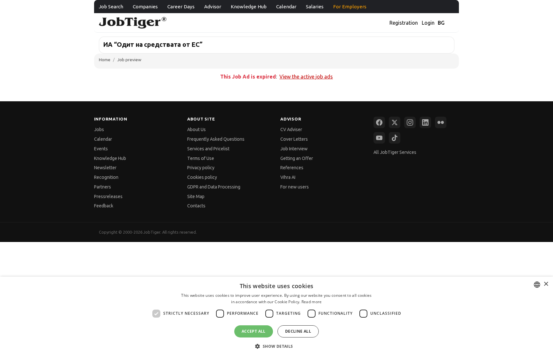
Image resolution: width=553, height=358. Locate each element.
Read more (311, 301)
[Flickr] (440, 122)
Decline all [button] (298, 331)
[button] (276, 346)
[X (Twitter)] (394, 122)
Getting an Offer (296, 158)
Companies (145, 6)
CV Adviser (291, 129)
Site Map (195, 196)
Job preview (129, 59)
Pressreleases (108, 196)
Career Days (181, 6)
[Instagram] (410, 122)
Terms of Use (200, 158)
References (291, 167)
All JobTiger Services (394, 152)
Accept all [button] (254, 331)
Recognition (106, 177)
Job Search (111, 6)
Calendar (286, 6)
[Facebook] (379, 122)
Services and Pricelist (208, 148)
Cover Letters (294, 139)
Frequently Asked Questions (215, 139)
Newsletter (105, 167)
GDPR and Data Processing (213, 186)
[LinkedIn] (425, 122)
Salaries (315, 6)
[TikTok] (394, 138)
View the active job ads (306, 76)
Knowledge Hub (249, 6)
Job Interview (294, 148)
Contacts (196, 205)
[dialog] (276, 317)
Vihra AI (287, 177)
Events (101, 148)
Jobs (99, 129)
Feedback (103, 205)
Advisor (212, 6)
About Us (196, 129)
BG (441, 23)
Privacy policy (200, 167)
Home (104, 59)
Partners (102, 186)
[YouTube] (379, 138)
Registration (403, 23)
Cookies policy (202, 177)
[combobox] (537, 284)
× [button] (545, 284)
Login (428, 23)
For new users (294, 186)
